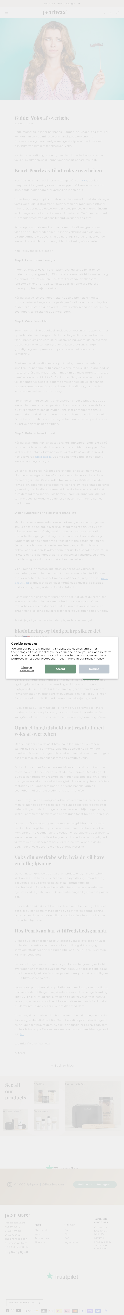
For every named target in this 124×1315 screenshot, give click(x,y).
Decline (94, 668)
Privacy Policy (94, 658)
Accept (60, 668)
